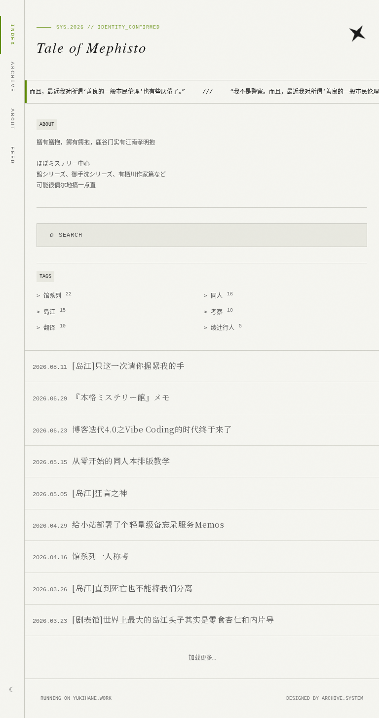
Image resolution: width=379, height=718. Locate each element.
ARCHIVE (12, 77)
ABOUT (12, 119)
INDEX (12, 35)
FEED (12, 155)
